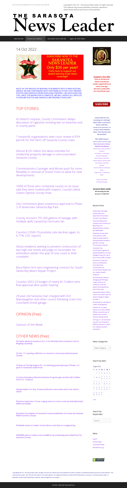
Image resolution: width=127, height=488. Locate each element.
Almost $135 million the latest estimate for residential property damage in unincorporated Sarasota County (45, 154)
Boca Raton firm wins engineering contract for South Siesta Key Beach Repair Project (49, 269)
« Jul (94, 399)
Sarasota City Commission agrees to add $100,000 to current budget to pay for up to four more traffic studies (102, 253)
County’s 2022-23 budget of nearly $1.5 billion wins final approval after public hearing (48, 283)
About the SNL (18, 39)
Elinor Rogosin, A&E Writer (102, 158)
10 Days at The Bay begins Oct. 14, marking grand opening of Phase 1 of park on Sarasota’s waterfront (47, 366)
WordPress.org (98, 447)
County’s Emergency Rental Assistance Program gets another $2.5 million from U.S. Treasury (48, 378)
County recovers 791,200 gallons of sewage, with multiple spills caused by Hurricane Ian (46, 219)
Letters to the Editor (101, 179)
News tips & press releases (102, 144)
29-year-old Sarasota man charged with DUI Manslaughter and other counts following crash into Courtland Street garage (48, 299)
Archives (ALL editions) (34, 39)
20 (109, 383)
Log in (95, 439)
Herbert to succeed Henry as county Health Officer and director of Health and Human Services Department (101, 312)
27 (109, 388)
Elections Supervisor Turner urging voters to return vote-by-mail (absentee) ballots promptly (49, 402)
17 (101, 383)
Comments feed (98, 444)
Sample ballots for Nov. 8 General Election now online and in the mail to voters (47, 390)
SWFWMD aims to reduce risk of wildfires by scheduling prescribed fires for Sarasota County (49, 436)
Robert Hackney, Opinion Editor (102, 160)
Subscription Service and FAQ (56, 39)
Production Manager (102, 182)
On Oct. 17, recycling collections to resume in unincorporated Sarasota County (47, 354)
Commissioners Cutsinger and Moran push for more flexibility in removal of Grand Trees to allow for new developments (49, 172)
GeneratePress (70, 485)
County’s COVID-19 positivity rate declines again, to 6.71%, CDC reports (48, 233)
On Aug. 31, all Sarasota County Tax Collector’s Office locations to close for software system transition (101, 324)
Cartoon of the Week (29, 324)
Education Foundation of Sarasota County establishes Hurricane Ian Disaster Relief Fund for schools (49, 414)
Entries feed (97, 442)
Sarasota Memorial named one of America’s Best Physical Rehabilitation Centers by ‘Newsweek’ (101, 225)
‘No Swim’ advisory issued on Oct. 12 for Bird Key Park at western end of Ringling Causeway (47, 342)
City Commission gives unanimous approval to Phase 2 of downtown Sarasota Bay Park (49, 205)
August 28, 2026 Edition (77, 39)
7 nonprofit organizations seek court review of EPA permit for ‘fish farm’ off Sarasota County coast (48, 138)
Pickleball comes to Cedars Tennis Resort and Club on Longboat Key (45, 425)
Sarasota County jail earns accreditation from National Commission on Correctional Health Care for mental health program (102, 267)
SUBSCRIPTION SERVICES (102, 146)
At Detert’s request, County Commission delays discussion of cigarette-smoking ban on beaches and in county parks (49, 122)
